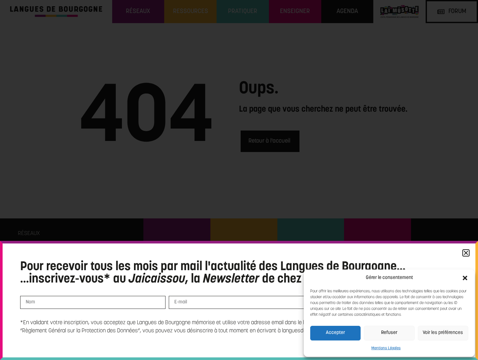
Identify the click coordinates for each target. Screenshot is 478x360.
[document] (239, 180)
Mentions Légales (386, 348)
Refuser (389, 332)
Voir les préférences (443, 332)
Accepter (335, 332)
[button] (465, 278)
